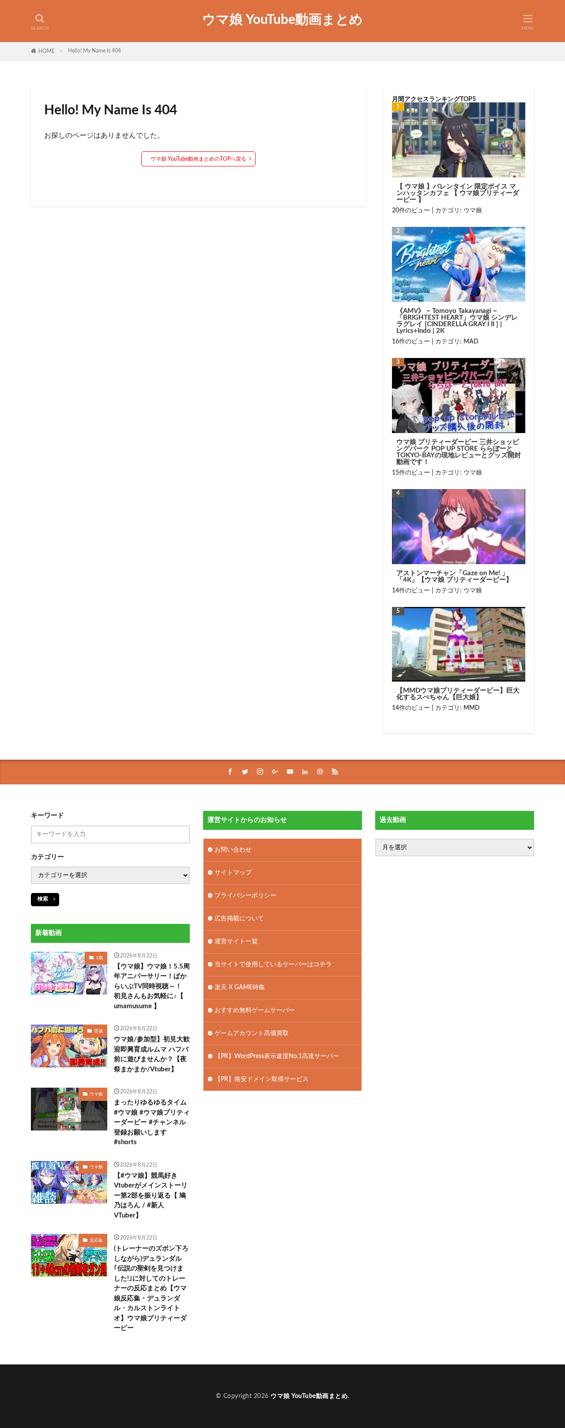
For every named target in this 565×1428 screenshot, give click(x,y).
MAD (470, 342)
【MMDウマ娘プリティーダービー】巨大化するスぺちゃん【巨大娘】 (458, 694)
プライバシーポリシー (245, 896)
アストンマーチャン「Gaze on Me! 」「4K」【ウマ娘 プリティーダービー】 (454, 576)
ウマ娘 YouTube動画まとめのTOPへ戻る (198, 159)
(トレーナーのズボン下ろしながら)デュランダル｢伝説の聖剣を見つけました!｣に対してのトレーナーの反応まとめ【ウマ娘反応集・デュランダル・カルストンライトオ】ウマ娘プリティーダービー (151, 1288)
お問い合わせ (233, 850)
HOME (46, 51)
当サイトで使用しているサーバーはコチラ (273, 964)
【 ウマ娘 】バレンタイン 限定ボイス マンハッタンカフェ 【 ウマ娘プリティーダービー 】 (457, 193)
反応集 (96, 1240)
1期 (99, 958)
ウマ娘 (472, 210)
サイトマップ (233, 873)
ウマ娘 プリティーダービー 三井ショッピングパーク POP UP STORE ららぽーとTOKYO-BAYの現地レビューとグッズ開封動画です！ (458, 452)
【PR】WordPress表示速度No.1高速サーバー (277, 1056)
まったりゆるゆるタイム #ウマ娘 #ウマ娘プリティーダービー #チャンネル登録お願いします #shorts (152, 1122)
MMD (471, 708)
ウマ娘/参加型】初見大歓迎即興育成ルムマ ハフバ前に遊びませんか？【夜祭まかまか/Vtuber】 (152, 1054)
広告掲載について (239, 919)
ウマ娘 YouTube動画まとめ (282, 19)
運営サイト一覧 (236, 941)
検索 (43, 898)
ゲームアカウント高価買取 (252, 1033)
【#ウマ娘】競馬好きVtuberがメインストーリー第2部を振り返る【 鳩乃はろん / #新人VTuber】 (151, 1195)
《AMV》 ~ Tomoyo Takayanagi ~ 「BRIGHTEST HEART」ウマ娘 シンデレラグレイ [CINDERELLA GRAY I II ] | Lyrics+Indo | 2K (457, 321)
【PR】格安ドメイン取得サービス (262, 1079)
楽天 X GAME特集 (240, 987)
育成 (98, 1031)
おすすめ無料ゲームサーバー (255, 1010)
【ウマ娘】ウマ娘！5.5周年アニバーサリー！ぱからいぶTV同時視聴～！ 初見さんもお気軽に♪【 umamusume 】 (152, 986)
